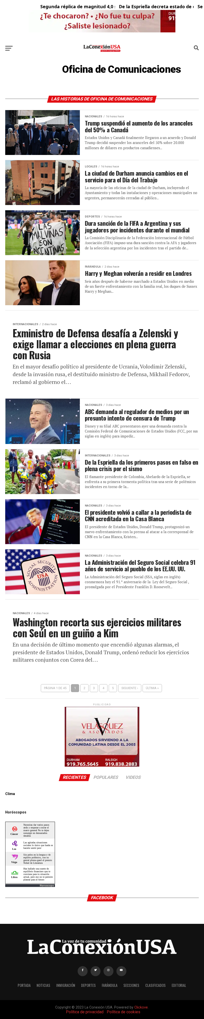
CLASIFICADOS (155, 985)
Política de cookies (123, 1012)
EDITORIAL (179, 985)
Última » (152, 688)
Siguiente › (129, 688)
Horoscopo (47, 885)
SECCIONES (131, 985)
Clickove (141, 1007)
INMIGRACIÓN (65, 985)
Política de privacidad (84, 1012)
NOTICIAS (43, 985)
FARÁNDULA (109, 985)
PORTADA (24, 985)
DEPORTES (88, 985)
